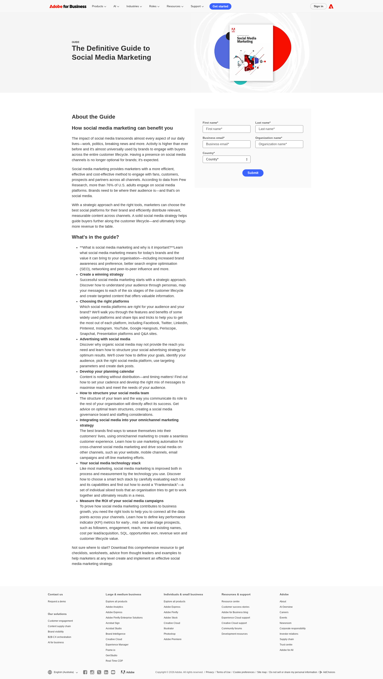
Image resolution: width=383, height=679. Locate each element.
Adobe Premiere (173, 639)
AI (115, 6)
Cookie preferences (244, 672)
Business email (213, 137)
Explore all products (116, 601)
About (283, 601)
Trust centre (286, 644)
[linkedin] (106, 672)
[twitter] (99, 672)
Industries (132, 6)
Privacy (210, 672)
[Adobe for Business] (331, 6)
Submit (253, 173)
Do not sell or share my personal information (293, 672)
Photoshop (170, 633)
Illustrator (169, 628)
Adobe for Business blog (235, 612)
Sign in (318, 6)
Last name (262, 122)
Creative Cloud (114, 639)
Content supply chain (59, 626)
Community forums (232, 628)
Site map (262, 672)
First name (210, 122)
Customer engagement (60, 620)
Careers (284, 612)
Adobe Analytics (114, 607)
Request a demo (57, 601)
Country (208, 153)
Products (97, 6)
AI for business (56, 642)
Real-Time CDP (114, 660)
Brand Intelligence (115, 633)
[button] (62, 672)
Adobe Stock (171, 617)
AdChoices (329, 672)
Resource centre (231, 601)
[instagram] (92, 672)
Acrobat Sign (113, 623)
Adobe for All (286, 650)
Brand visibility (56, 631)
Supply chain (287, 639)
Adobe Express (114, 612)
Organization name (268, 137)
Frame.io (110, 650)
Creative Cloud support (234, 623)
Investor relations (289, 633)
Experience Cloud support (236, 617)
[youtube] (113, 672)
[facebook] (85, 672)
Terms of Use (223, 672)
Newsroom (285, 623)
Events (283, 617)
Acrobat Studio (114, 628)
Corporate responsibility (293, 628)
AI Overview (286, 607)
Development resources (235, 633)
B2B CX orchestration (59, 637)
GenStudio (111, 655)
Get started (220, 6)
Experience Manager (117, 644)
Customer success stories (235, 607)
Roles (152, 6)
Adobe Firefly (171, 612)
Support (196, 6)
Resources (173, 6)
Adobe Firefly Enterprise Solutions (124, 617)
